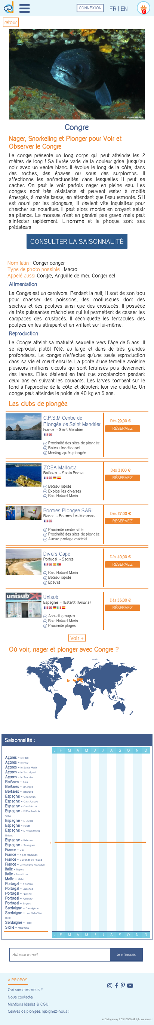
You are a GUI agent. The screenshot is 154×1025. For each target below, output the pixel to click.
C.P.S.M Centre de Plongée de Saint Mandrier (72, 420)
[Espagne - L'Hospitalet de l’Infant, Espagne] (77, 679)
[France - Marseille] (78, 679)
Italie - (14, 869)
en (124, 8)
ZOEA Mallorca (60, 467)
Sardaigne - (22, 908)
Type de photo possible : (35, 269)
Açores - (16, 757)
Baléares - (16, 781)
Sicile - (17, 927)
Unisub (50, 597)
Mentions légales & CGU (28, 1004)
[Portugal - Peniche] (73, 680)
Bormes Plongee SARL (69, 510)
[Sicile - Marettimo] (81, 681)
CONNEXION (90, 8)
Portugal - (19, 883)
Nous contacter (20, 997)
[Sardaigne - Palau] (81, 679)
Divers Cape (56, 553)
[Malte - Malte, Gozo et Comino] (82, 682)
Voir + (77, 638)
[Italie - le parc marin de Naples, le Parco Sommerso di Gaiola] (82, 679)
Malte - (14, 878)
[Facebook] (116, 985)
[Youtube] (130, 985)
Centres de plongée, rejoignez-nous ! (38, 1011)
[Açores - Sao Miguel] (69, 681)
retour (10, 22)
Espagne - (20, 796)
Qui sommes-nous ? (25, 989)
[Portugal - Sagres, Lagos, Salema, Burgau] (75, 681)
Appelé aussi (22, 275)
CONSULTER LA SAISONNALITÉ (77, 241)
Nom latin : (20, 263)
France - (14, 849)
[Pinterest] (123, 985)
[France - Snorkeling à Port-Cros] (79, 679)
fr (113, 8)
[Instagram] (110, 985)
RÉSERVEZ (123, 428)
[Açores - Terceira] (67, 680)
